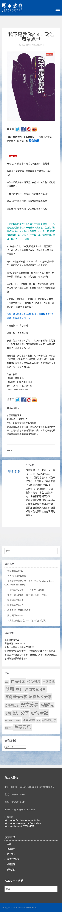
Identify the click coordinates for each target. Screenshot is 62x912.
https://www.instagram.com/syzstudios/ (23, 823)
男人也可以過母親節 (16, 576)
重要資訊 (22, 727)
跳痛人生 (8, 728)
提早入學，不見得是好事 (19, 610)
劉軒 (19, 689)
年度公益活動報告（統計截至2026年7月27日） (29, 595)
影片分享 (21, 713)
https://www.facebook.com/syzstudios (22, 820)
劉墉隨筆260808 (15, 615)
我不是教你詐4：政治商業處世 (31, 37)
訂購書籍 (11, 864)
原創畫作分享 (16, 697)
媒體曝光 (47, 705)
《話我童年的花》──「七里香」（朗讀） (26, 590)
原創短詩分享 (12, 705)
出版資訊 (49, 681)
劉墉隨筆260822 (15, 571)
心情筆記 (39, 712)
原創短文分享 (40, 697)
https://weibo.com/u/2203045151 (20, 826)
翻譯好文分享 (49, 720)
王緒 (38, 720)
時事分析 (8, 720)
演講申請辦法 (13, 859)
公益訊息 (33, 682)
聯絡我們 (11, 869)
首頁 (9, 844)
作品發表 (18, 681)
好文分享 (29, 704)
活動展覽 (17, 720)
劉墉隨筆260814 (15, 600)
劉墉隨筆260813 (15, 605)
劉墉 (9, 689)
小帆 (8, 713)
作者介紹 (11, 849)
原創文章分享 (35, 689)
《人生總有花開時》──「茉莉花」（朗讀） (27, 620)
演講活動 (29, 720)
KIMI (7, 682)
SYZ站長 (30, 465)
